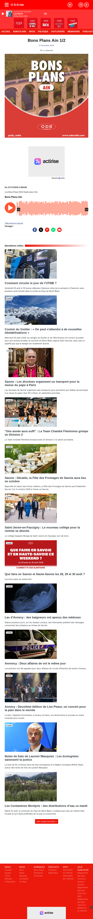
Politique (43, 31)
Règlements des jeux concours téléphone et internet (82, 905)
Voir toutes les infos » (47, 821)
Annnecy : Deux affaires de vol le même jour (35, 663)
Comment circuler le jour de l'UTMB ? (31, 283)
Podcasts (52, 870)
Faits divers (58, 31)
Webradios (74, 31)
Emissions (38, 873)
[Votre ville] (70, 4)
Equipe (8, 873)
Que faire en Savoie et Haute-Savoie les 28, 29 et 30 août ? (45, 574)
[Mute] (45, 14)
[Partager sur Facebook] (34, 231)
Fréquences (10, 881)
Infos (32, 31)
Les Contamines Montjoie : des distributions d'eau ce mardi (46, 805)
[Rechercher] (80, 4)
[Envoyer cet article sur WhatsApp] (52, 231)
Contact (8, 870)
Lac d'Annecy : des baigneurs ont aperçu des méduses (43, 617)
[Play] (3, 13)
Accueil (5, 31)
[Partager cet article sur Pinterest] (46, 231)
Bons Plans (19, 31)
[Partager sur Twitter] (40, 231)
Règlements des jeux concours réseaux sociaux (82, 879)
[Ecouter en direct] (86, 4)
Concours (38, 876)
